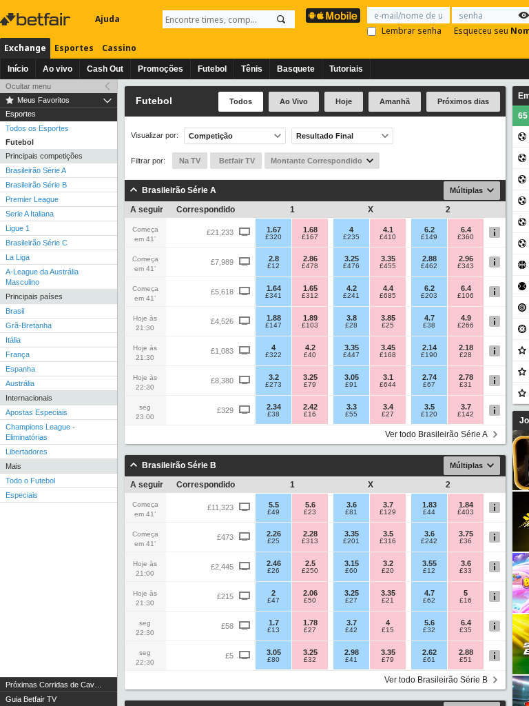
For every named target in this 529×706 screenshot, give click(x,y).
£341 (273, 295)
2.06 (310, 592)
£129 (388, 512)
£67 (429, 384)
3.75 (466, 533)
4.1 (388, 229)
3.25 (351, 258)
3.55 (429, 563)
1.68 (310, 229)
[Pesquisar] (281, 19)
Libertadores (27, 451)
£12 (273, 266)
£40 (310, 355)
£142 (465, 414)
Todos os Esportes (37, 128)
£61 (429, 659)
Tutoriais (346, 69)
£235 (351, 237)
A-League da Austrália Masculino (42, 277)
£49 (273, 512)
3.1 (388, 377)
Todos (240, 101)
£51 (465, 659)
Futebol (212, 69)
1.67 (274, 229)
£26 (273, 570)
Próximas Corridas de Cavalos (57, 684)
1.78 (310, 622)
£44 (429, 512)
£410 (388, 237)
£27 (388, 414)
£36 (465, 541)
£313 (310, 541)
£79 (310, 384)
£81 (351, 512)
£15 (388, 630)
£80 (273, 659)
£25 (388, 325)
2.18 (466, 347)
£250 (310, 570)
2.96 (466, 258)
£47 (273, 600)
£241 (351, 295)
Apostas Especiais (37, 412)
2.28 (310, 533)
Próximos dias (463, 101)
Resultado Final (324, 136)
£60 (351, 570)
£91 (351, 384)
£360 (465, 237)
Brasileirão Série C (37, 243)
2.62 (429, 652)
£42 (351, 630)
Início (18, 69)
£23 (310, 512)
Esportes (74, 48)
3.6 (351, 504)
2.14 (429, 347)
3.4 (388, 406)
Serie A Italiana (30, 214)
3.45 (388, 347)
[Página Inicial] (36, 19)
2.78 (466, 377)
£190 (429, 355)
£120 (429, 414)
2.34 (274, 406)
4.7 (429, 317)
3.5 (429, 406)
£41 (351, 659)
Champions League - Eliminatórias (40, 432)
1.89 (310, 317)
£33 (465, 570)
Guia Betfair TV (31, 699)
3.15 (351, 563)
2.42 (310, 406)
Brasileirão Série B (36, 185)
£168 (388, 355)
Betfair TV (236, 161)
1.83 (429, 504)
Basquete (296, 69)
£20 (388, 570)
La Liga (18, 257)
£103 (310, 325)
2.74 (429, 377)
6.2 (429, 229)
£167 (310, 237)
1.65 (310, 288)
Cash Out (105, 69)
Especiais (22, 495)
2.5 (310, 563)
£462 (429, 266)
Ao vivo (57, 69)
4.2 (351, 288)
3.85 (388, 317)
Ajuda (107, 19)
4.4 (388, 288)
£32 (429, 630)
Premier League (32, 199)
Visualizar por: (154, 135)
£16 (310, 414)
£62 (429, 600)
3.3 (351, 406)
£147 (273, 325)
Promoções (160, 69)
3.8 (351, 317)
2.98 (351, 652)
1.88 (274, 317)
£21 (388, 600)
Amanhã (395, 101)
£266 (465, 325)
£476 (351, 266)
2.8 (274, 258)
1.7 (274, 622)
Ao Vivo (294, 101)
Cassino (119, 48)
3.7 (466, 406)
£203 (429, 295)
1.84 (466, 504)
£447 (351, 355)
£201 (351, 541)
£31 (465, 384)
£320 (273, 237)
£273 (273, 384)
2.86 (310, 258)
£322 (273, 355)
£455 (388, 266)
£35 (465, 630)
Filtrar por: (148, 161)
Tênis (251, 69)
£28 (351, 325)
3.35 (388, 258)
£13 (273, 630)
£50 (310, 600)
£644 (388, 384)
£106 (465, 295)
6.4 (466, 229)
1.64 (274, 288)
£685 (388, 295)
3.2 (274, 377)
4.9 (466, 317)
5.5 (274, 504)
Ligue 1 (18, 228)
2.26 (274, 533)
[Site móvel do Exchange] (333, 15)
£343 (465, 266)
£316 (388, 541)
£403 (465, 512)
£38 (429, 325)
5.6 (310, 504)
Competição (211, 136)
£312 (310, 295)
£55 (351, 414)
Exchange (25, 48)
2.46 (274, 563)
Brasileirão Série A (36, 170)
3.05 (351, 377)
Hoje (343, 101)
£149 (429, 237)
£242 (429, 541)
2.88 (429, 258)
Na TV (189, 161)
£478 (310, 266)
